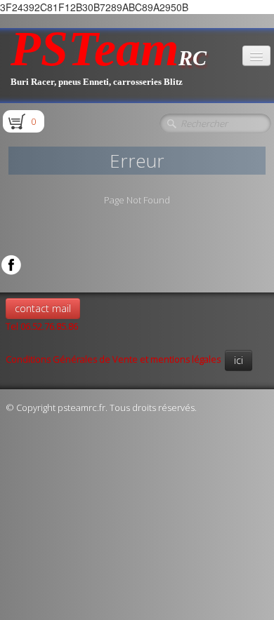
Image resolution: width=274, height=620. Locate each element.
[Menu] (256, 56)
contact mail (43, 308)
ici (238, 360)
